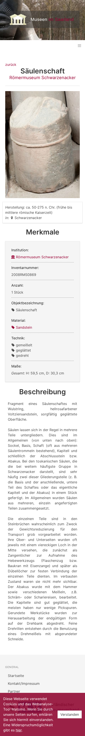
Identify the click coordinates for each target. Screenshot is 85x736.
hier (19, 730)
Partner (14, 691)
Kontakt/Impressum (24, 683)
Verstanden (69, 714)
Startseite (16, 675)
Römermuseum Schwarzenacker (42, 77)
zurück (10, 64)
